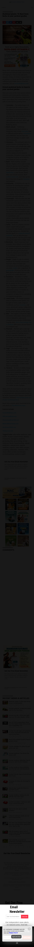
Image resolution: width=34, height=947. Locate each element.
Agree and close (16, 936)
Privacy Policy (13, 933)
